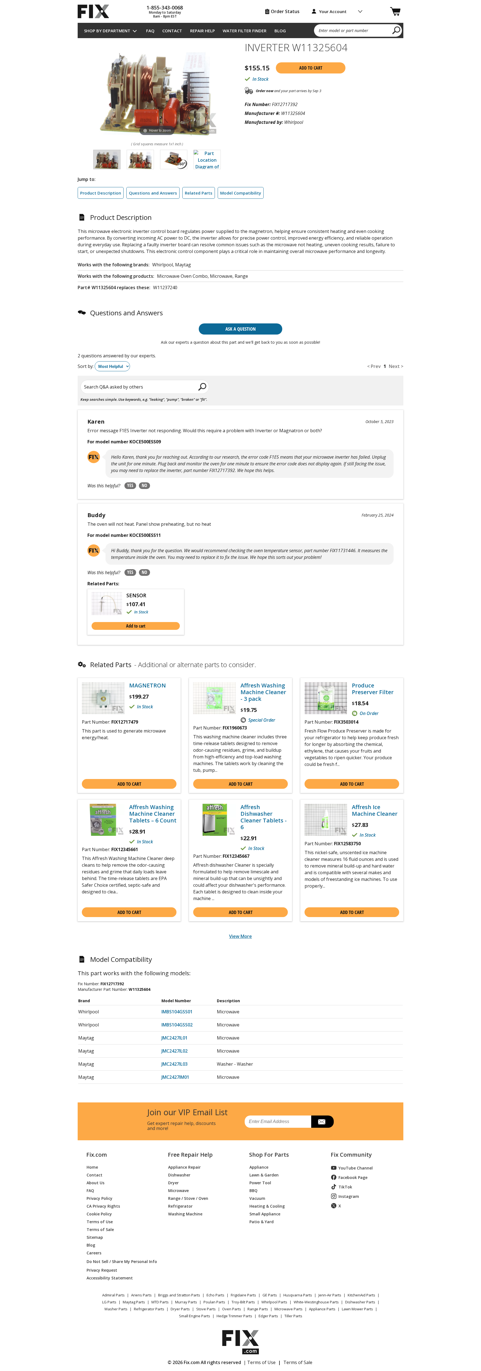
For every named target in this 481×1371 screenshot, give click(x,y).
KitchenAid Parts (361, 1295)
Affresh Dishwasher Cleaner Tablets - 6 (263, 817)
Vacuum (257, 1198)
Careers (94, 1252)
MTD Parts (160, 1301)
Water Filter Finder (244, 30)
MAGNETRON (147, 685)
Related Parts (198, 193)
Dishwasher (179, 1174)
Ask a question (240, 329)
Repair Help (202, 30)
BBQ (253, 1190)
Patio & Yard (261, 1221)
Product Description (100, 193)
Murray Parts (186, 1301)
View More (240, 936)
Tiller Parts (293, 1315)
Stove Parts (206, 1308)
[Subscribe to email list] (322, 1122)
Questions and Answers (153, 193)
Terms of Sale (100, 1229)
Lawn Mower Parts (357, 1308)
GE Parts (269, 1295)
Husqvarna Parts (297, 1295)
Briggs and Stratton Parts (179, 1295)
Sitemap (95, 1237)
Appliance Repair (184, 1166)
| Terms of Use (260, 1362)
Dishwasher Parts (360, 1301)
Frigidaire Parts (243, 1295)
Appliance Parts (322, 1308)
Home (92, 1166)
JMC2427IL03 (174, 1064)
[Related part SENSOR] (109, 603)
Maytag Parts (134, 1301)
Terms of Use (100, 1221)
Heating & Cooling (267, 1205)
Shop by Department (107, 30)
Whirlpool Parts (274, 1301)
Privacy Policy (99, 1198)
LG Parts (109, 1301)
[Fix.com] (96, 11)
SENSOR (136, 595)
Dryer (173, 1182)
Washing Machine (185, 1213)
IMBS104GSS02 (177, 1025)
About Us (95, 1182)
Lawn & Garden (264, 1174)
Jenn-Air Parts (329, 1295)
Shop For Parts (269, 1154)
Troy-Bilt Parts (243, 1301)
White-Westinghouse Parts (316, 1301)
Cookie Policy (99, 1213)
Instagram (348, 1196)
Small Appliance (264, 1213)
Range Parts (257, 1308)
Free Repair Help (190, 1154)
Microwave (178, 1190)
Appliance (258, 1166)
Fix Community (351, 1154)
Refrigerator (180, 1205)
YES (130, 485)
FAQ (150, 30)
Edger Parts (268, 1315)
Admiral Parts (113, 1295)
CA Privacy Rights (103, 1205)
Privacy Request (102, 1269)
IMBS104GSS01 (177, 1012)
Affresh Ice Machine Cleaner (374, 810)
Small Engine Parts (194, 1315)
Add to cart (310, 68)
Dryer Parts (180, 1308)
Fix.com (96, 1154)
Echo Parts (215, 1295)
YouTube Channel (355, 1168)
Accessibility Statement (110, 1277)
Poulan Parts (214, 1301)
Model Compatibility (240, 193)
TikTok (345, 1187)
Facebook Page (352, 1177)
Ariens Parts (141, 1295)
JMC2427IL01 (174, 1038)
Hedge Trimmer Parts (234, 1315)
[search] (396, 30)
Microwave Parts (288, 1308)
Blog (280, 30)
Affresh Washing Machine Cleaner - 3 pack (263, 692)
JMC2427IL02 (174, 1051)
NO (144, 485)
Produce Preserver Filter (373, 689)
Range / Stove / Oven (188, 1198)
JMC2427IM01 (175, 1077)
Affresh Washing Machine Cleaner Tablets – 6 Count (152, 814)
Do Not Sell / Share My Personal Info (120, 1261)
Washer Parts (115, 1308)
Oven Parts (231, 1308)
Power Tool (260, 1182)
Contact (172, 30)
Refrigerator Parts (149, 1308)
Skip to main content (240, 9)
